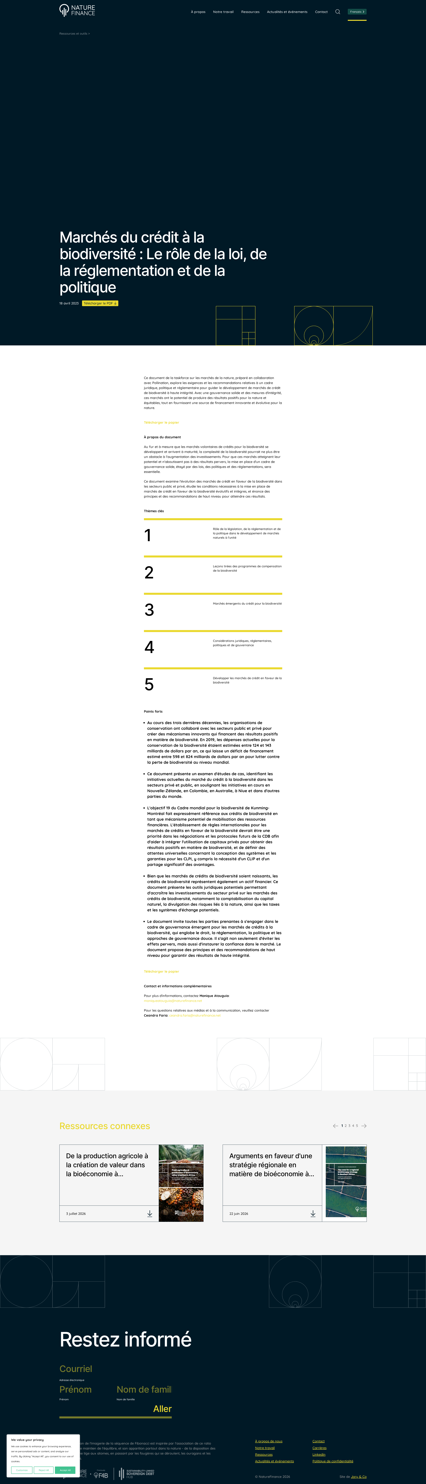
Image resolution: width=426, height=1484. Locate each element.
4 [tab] (353, 1125)
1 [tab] (342, 1125)
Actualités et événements (287, 12)
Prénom (64, 1399)
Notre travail (265, 1448)
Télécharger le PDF (98, 303)
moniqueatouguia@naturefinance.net (173, 1001)
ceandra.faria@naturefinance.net (195, 1015)
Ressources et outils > (74, 33)
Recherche (337, 11)
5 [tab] (357, 1125)
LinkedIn (319, 1454)
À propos (198, 12)
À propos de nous (268, 1441)
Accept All (65, 1470)
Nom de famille (126, 1399)
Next (364, 1126)
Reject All (44, 1470)
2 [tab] (346, 1125)
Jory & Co (359, 1477)
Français (355, 11)
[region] (43, 1455)
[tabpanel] (131, 1183)
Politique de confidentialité (333, 1461)
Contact (321, 12)
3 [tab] (349, 1125)
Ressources (250, 12)
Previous (335, 1126)
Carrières (319, 1448)
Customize (22, 1470)
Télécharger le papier (161, 422)
